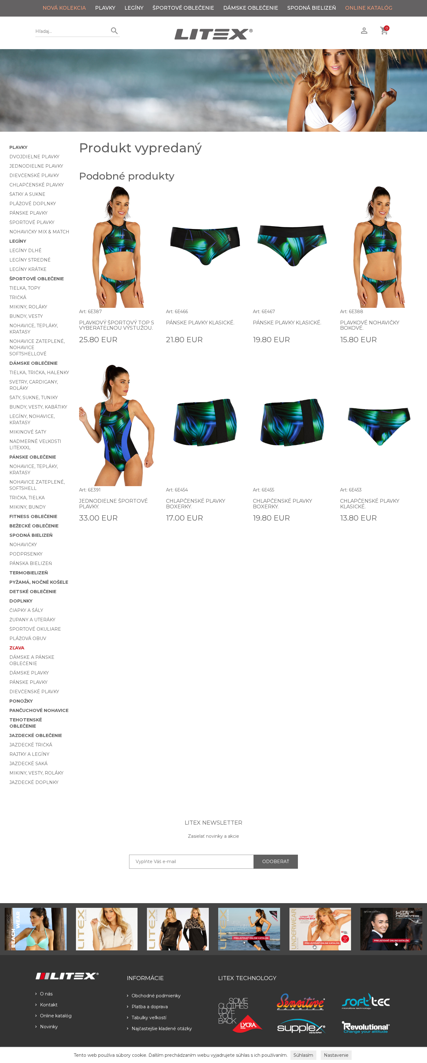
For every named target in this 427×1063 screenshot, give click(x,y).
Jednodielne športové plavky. (113, 504)
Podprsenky (26, 554)
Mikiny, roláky (28, 307)
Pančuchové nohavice (38, 710)
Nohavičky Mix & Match (39, 232)
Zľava (16, 648)
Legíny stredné (30, 260)
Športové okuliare (35, 629)
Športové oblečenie (183, 8)
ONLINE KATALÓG (368, 8)
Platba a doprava (150, 1007)
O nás (46, 994)
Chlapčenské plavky (36, 185)
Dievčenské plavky (34, 175)
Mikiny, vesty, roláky (36, 773)
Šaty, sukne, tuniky (33, 397)
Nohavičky (23, 544)
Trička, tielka (27, 498)
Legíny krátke (28, 269)
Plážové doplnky (32, 203)
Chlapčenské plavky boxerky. (195, 504)
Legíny (133, 8)
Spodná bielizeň (311, 8)
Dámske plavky (29, 673)
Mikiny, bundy (27, 507)
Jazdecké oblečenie (35, 735)
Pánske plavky (28, 213)
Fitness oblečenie (33, 516)
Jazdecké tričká (30, 745)
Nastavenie (336, 1055)
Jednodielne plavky (36, 166)
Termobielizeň (28, 573)
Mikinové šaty (27, 432)
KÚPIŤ (150, 339)
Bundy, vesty (26, 316)
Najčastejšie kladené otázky (162, 1028)
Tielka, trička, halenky (39, 372)
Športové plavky (31, 222)
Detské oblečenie (32, 591)
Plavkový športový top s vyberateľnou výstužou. (116, 325)
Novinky (49, 1027)
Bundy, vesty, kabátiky (38, 407)
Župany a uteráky (32, 620)
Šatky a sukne (27, 194)
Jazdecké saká (28, 763)
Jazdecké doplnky (33, 782)
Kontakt (49, 1005)
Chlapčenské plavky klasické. (369, 504)
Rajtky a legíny (29, 754)
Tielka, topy (24, 288)
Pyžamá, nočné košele (38, 582)
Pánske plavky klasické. (200, 323)
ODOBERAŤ (275, 861)
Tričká (17, 297)
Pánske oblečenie (32, 457)
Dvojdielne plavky (34, 157)
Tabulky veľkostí (149, 1017)
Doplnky (21, 601)
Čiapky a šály (26, 610)
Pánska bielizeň (30, 563)
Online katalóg (56, 1016)
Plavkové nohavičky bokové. (369, 325)
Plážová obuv (27, 638)
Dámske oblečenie (250, 8)
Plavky (105, 8)
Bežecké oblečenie (33, 526)
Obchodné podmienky (156, 996)
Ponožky (21, 701)
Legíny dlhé (25, 250)
